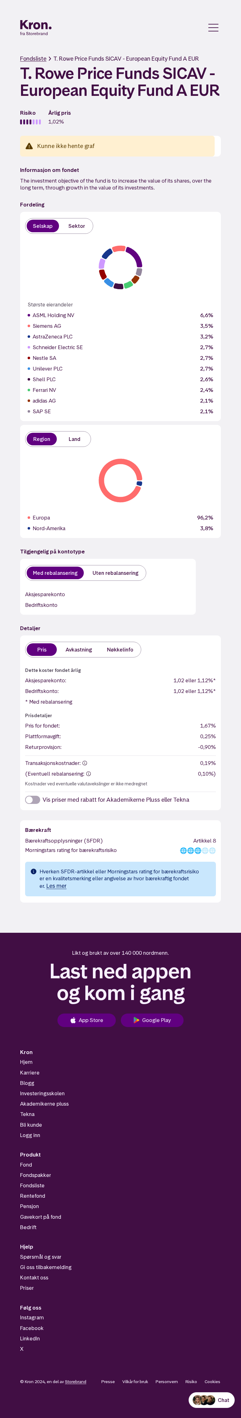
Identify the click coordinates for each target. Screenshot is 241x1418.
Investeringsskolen (42, 1093)
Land (74, 439)
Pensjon (29, 1206)
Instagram (32, 1317)
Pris (41, 649)
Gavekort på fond (40, 1216)
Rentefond (32, 1195)
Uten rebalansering (115, 572)
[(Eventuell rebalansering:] (88, 774)
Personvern (167, 1381)
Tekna (27, 1114)
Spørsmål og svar (41, 1256)
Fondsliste (33, 58)
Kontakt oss (34, 1277)
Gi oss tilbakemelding (46, 1267)
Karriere (30, 1072)
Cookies (212, 1381)
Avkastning (79, 649)
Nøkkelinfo (120, 649)
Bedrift (28, 1227)
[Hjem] (36, 27)
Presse (108, 1381)
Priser (27, 1287)
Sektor (76, 226)
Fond (26, 1164)
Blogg (27, 1083)
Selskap (43, 226)
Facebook (32, 1328)
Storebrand (75, 1381)
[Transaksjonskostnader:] (85, 763)
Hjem (26, 1061)
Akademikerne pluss (44, 1103)
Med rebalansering (55, 572)
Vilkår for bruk (135, 1381)
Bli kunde (31, 1124)
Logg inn (30, 1135)
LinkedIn (30, 1338)
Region (41, 439)
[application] (120, 267)
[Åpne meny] (213, 27)
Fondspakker (35, 1175)
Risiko (191, 1381)
